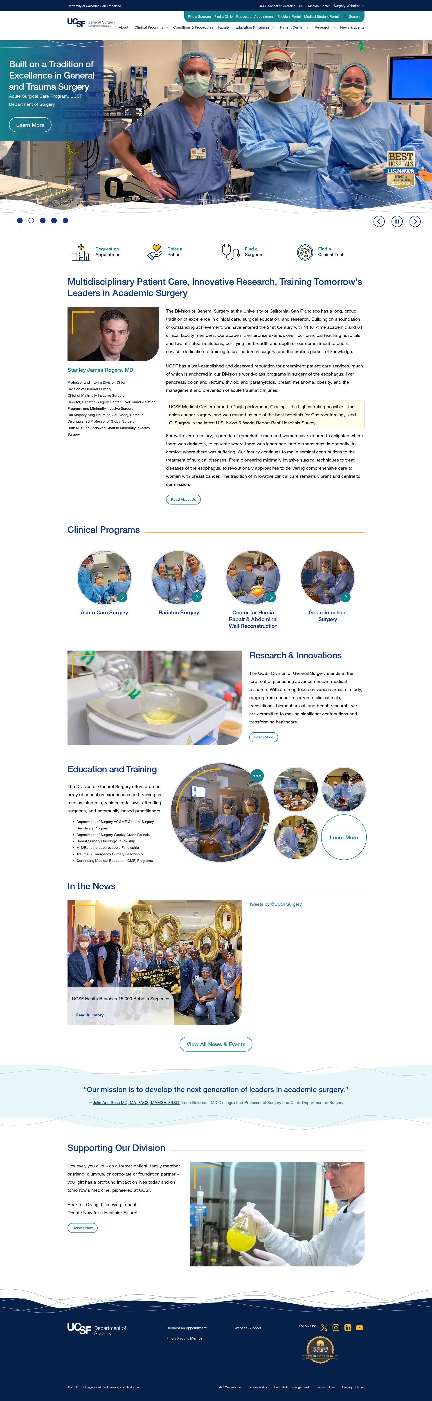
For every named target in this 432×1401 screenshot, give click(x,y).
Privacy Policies (353, 1387)
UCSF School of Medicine (277, 6)
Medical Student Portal (321, 16)
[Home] (91, 22)
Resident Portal (289, 16)
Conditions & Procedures (193, 27)
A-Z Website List (230, 1387)
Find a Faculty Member (185, 1338)
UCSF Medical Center (314, 6)
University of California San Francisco (94, 6)
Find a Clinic (223, 16)
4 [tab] (54, 220)
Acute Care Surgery (122, 597)
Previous (379, 221)
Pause (397, 221)
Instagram (336, 1328)
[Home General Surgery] (117, 1331)
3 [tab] (43, 220)
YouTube (359, 1328)
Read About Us (183, 499)
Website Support (247, 1328)
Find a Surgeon (199, 16)
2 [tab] (31, 220)
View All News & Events (216, 1044)
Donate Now (82, 1228)
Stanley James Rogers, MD (100, 369)
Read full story (90, 1014)
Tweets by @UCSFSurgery (275, 904)
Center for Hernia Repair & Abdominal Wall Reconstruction (271, 597)
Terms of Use (325, 1387)
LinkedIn (348, 1328)
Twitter (324, 1328)
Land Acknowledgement (291, 1387)
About (123, 27)
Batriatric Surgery (196, 597)
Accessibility (258, 1387)
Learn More (30, 105)
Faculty (224, 27)
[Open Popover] (257, 775)
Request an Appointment (255, 16)
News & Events (352, 27)
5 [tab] (65, 220)
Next (415, 221)
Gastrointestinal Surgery (345, 597)
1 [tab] (20, 220)
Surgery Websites (347, 6)
